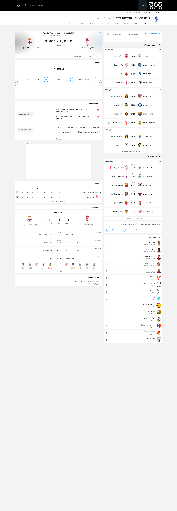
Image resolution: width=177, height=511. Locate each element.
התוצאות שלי (35, 5)
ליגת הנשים (151, 13)
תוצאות (143, 5)
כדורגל (160, 13)
